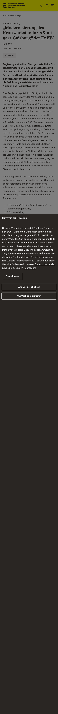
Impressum (30, 267)
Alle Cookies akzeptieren (29, 296)
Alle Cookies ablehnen (29, 287)
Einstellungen (12, 276)
